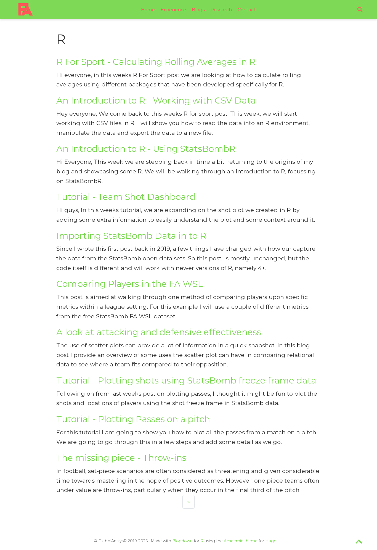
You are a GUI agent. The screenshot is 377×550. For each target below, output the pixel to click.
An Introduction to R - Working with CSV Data (156, 100)
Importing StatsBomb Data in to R (131, 236)
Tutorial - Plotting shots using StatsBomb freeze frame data (186, 380)
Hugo (271, 540)
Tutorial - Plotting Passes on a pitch (133, 419)
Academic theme (240, 540)
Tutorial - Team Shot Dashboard (125, 197)
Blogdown (182, 540)
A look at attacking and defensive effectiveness (158, 332)
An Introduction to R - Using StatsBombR (145, 149)
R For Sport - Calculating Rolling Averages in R (156, 62)
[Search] (359, 10)
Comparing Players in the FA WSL (129, 284)
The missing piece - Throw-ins (121, 458)
